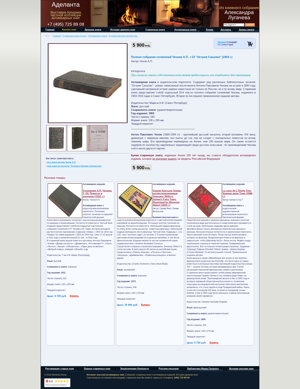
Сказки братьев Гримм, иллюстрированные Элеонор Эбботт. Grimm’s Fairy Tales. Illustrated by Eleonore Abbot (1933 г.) (167, 198)
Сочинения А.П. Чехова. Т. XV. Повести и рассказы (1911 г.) (97, 193)
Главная (57, 36)
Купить (74, 295)
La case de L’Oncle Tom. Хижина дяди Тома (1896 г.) (237, 193)
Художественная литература (123, 36)
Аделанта (66, 4)
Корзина (222, 42)
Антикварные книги (97, 36)
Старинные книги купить (74, 36)
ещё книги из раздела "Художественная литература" (74, 166)
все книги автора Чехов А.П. (61, 162)
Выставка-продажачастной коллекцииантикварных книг (66, 15)
